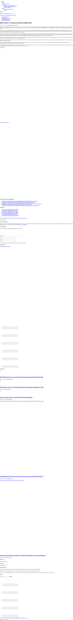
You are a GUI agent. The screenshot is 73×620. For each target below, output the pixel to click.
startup (26, 218)
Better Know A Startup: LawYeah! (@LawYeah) (25, 202)
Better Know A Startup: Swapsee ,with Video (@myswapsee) (31, 203)
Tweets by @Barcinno (3, 561)
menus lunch (23, 218)
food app (19, 218)
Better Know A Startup (7, 218)
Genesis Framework (17, 617)
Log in (26, 617)
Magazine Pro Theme (9, 617)
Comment (2, 235)
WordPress (23, 617)
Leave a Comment (15, 25)
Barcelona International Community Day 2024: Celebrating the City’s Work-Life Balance (23, 555)
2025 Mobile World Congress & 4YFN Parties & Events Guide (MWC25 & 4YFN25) (21, 476)
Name (1, 237)
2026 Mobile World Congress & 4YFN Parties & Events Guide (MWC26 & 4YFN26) (21, 377)
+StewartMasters (24, 224)
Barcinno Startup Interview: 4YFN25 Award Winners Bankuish (16, 397)
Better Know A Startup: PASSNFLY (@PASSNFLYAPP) (30, 205)
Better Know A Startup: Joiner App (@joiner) (24, 204)
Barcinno (1, 11)
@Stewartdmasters (18, 224)
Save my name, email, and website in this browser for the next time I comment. (13, 242)
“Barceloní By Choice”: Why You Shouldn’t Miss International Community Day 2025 (21, 387)
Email (1, 239)
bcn (16, 218)
